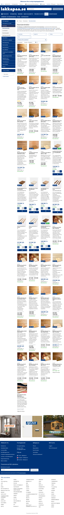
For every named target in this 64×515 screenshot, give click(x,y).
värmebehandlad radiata (43, 28)
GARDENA (15, 493)
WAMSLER (53, 497)
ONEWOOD (41, 479)
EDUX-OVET (3, 500)
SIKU (40, 506)
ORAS (40, 481)
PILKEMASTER (41, 486)
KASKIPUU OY (29, 481)
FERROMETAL (16, 481)
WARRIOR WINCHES (55, 499)
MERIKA (27, 499)
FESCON (15, 483)
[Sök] (50, 9)
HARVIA (15, 495)
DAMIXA (2, 499)
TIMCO (52, 485)
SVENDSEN (53, 479)
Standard (30, 42)
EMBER (2, 504)
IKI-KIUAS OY (16, 506)
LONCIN (27, 490)
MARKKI (27, 496)
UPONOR (53, 490)
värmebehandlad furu (31, 28)
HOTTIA (15, 499)
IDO (14, 504)
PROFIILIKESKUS (42, 496)
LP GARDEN (28, 492)
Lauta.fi (27, 488)
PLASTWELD (41, 488)
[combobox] (39, 9)
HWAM (15, 502)
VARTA (52, 492)
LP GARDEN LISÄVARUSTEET (32, 494)
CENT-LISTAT (3, 494)
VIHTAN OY (53, 496)
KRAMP (27, 486)
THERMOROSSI (54, 481)
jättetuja (50, 28)
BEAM (2, 486)
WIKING (52, 505)
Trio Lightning (54, 486)
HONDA (15, 497)
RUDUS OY (41, 503)
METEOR (28, 501)
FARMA (15, 479)
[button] (57, 372)
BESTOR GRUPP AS (5, 488)
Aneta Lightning (4, 481)
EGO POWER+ (3, 502)
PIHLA (40, 483)
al (26, 28)
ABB (2, 479)
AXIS (2, 483)
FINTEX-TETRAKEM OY (18, 485)
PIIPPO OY (41, 485)
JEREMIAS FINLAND (30, 479)
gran (54, 28)
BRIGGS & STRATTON (5, 490)
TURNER (53, 488)
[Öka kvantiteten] (61, 171)
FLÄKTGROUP (16, 486)
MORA (27, 503)
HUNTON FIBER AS (17, 500)
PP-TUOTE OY (41, 494)
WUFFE (52, 506)
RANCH (40, 499)
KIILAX (27, 485)
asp (37, 28)
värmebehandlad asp (21, 28)
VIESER (52, 494)
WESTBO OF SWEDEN (55, 503)
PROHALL (40, 497)
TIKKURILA (53, 483)
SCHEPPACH (41, 505)
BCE (2, 485)
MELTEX (27, 497)
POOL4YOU (41, 492)
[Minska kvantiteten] (54, 171)
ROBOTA (40, 501)
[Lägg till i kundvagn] (57, 174)
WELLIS (52, 501)
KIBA (27, 483)
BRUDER (2, 492)
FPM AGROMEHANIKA (18, 491)
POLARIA (40, 490)
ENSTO (2, 506)
